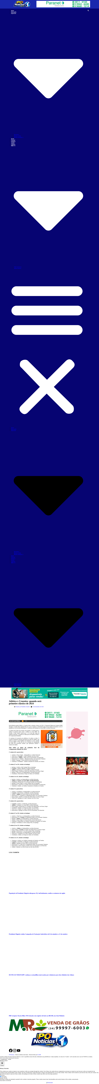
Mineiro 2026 (17, 136)
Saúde (12, 143)
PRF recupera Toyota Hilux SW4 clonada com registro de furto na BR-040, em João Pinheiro (36, 1016)
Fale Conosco (17, 267)
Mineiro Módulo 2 (18, 137)
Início (12, 10)
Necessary (4, 1076)
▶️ (22, 721)
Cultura (13, 144)
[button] (47, 348)
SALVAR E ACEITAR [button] (5, 1080)
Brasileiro (16, 134)
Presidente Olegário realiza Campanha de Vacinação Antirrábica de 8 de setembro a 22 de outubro (38, 934)
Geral (12, 139)
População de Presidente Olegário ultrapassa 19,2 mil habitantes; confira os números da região (37, 893)
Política (13, 141)
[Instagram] (14, 1050)
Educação (13, 12)
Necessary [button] (2, 1075)
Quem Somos (17, 268)
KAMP (39, 1054)
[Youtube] (18, 1050)
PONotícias (11, 1054)
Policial (13, 140)
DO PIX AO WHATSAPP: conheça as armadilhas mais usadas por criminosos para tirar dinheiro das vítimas (41, 975)
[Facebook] (11, 1050)
